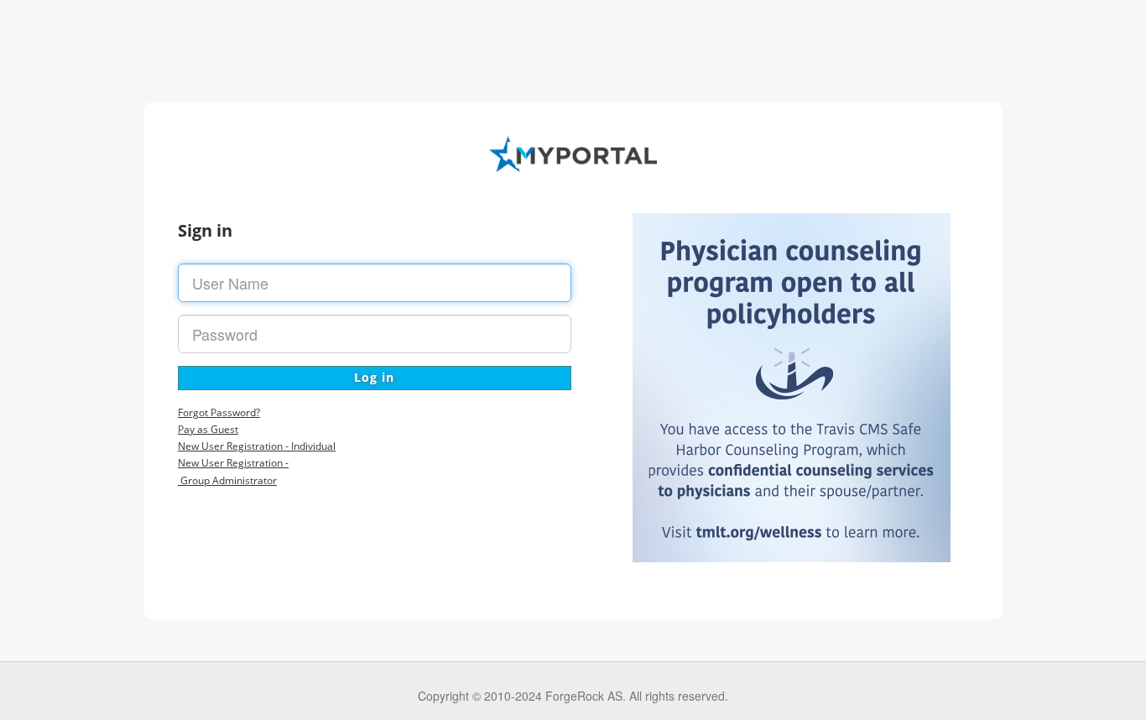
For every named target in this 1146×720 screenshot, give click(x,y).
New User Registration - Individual (257, 446)
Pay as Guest (208, 429)
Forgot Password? (219, 412)
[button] (374, 378)
